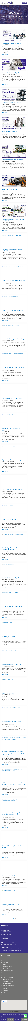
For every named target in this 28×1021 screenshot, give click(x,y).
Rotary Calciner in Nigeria (9, 189)
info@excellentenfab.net (9, 944)
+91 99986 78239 (7, 940)
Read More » (5, 54)
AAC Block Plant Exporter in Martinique (13, 339)
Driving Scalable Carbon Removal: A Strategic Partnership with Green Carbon (14, 783)
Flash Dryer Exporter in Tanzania (11, 102)
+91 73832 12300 (7, 931)
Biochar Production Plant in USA (11, 664)
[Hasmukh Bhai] (2, 938)
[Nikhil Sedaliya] (2, 934)
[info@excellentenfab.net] (2, 944)
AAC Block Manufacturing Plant (11, 73)
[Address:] (2, 947)
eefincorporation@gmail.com (11, 942)
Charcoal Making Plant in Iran (10, 904)
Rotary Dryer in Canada (9, 519)
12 (16, 918)
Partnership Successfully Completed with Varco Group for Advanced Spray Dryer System (13, 753)
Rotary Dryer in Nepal (8, 636)
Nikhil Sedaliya (7, 934)
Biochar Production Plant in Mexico (12, 606)
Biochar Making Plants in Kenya (11, 876)
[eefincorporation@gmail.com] (2, 942)
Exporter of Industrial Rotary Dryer (12, 460)
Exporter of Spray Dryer (9, 693)
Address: (5, 947)
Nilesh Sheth (6, 930)
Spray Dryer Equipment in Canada (12, 489)
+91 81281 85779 (6, 935)
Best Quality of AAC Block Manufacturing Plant (9, 548)
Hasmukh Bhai (7, 938)
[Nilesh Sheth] (2, 930)
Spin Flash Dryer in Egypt (9, 131)
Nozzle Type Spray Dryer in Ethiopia (12, 159)
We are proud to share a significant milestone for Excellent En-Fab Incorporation (12, 814)
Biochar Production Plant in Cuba (12, 398)
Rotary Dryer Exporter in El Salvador (12, 310)
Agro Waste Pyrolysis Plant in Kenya (12, 43)
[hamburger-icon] (18, 3)
